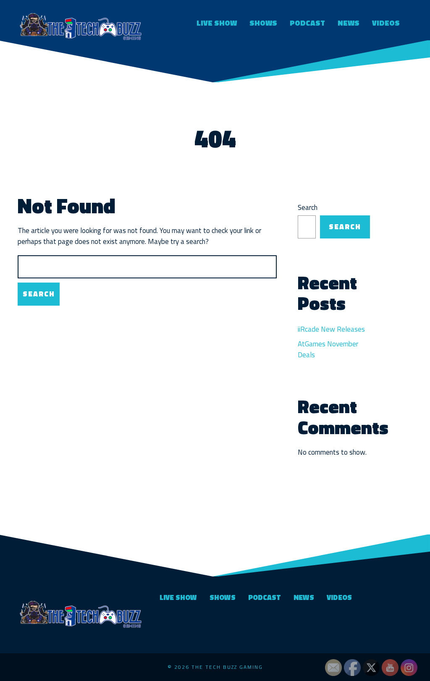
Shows (263, 23)
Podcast (307, 23)
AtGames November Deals (328, 349)
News (348, 23)
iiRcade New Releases (331, 329)
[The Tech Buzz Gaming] (81, 25)
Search (307, 207)
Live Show (217, 23)
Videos (386, 23)
